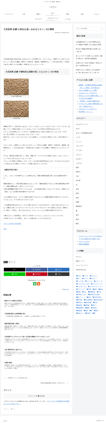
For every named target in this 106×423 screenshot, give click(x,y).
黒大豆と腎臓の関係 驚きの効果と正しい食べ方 (89, 50)
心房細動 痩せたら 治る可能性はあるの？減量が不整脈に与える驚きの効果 (88, 43)
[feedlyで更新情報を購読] (34, 283)
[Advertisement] (36, 46)
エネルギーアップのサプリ (88, 109)
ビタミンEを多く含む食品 (12, 224)
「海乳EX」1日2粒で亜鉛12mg (89, 101)
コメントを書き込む (36, 396)
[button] (58, 274)
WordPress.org (81, 270)
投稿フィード (80, 261)
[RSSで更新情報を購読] (38, 283)
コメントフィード (82, 265)
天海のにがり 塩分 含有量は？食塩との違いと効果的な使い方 (89, 64)
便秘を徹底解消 (84, 244)
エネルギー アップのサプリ (88, 93)
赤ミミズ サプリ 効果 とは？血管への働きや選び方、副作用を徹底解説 (89, 57)
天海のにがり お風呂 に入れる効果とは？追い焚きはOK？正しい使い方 (88, 71)
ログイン (79, 257)
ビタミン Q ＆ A (84, 241)
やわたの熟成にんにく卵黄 (88, 90)
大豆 (4, 229)
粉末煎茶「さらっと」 (86, 112)
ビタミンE (12, 262)
